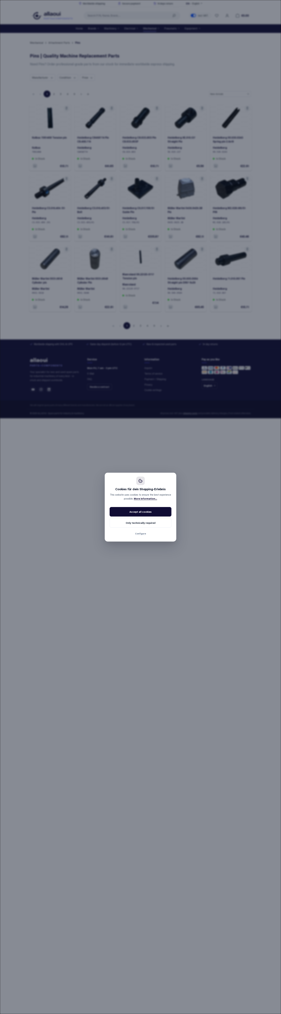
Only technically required (140, 522)
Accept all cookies (140, 511)
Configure (140, 533)
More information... (145, 498)
